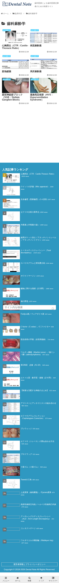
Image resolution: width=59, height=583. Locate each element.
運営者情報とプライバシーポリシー (29, 564)
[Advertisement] (29, 126)
